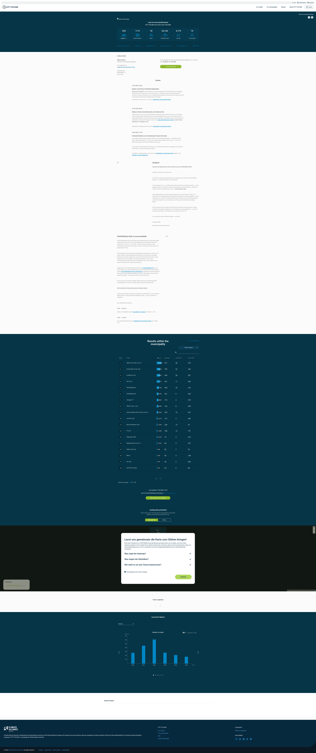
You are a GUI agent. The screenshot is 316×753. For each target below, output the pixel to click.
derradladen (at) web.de (139, 312)
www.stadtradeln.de (148, 268)
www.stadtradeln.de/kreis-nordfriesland (131, 271)
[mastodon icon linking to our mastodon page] (243, 739)
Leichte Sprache (302, 2)
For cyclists (259, 7)
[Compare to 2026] (184, 633)
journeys (167, 358)
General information (122, 46)
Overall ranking (195, 340)
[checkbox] (158, 572)
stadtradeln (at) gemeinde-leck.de (126, 67)
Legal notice (47, 750)
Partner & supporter (240, 730)
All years (120, 623)
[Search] (176, 352)
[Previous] (156, 606)
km (158, 358)
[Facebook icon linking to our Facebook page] (236, 739)
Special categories (189, 347)
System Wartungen (163, 738)
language (311, 2)
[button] (119, 652)
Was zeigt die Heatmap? (135, 554)
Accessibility (65, 750)
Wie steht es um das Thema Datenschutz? (142, 565)
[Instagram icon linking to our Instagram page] (240, 739)
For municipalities (272, 7)
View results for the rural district (158, 498)
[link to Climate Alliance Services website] (11, 729)
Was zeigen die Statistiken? (136, 559)
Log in (310, 7)
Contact (40, 750)
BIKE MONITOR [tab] (152, 520)
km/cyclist (191, 358)
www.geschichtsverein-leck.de (166, 120)
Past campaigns (181, 46)
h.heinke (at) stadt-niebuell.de (140, 155)
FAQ (295, 2)
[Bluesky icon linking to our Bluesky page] (251, 739)
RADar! (195, 46)
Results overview (164, 46)
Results (283, 7)
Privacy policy (57, 750)
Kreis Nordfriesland (169, 493)
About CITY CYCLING (296, 7)
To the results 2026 (171, 66)
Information (150, 46)
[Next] (160, 606)
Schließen (183, 577)
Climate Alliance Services (16, 750)
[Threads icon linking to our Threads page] (247, 739)
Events (137, 46)
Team (128, 358)
